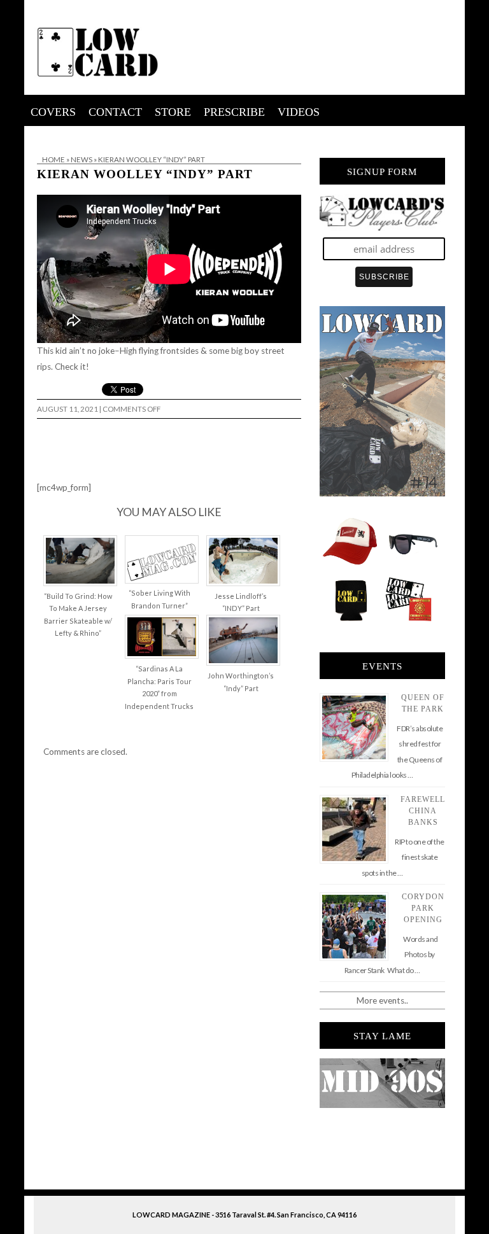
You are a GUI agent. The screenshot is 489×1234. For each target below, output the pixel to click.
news (81, 159)
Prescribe (234, 112)
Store (173, 112)
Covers (53, 112)
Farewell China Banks (422, 811)
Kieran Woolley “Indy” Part (145, 174)
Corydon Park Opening (423, 908)
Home (53, 159)
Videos (299, 112)
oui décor (42, 134)
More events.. (382, 1000)
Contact (115, 112)
